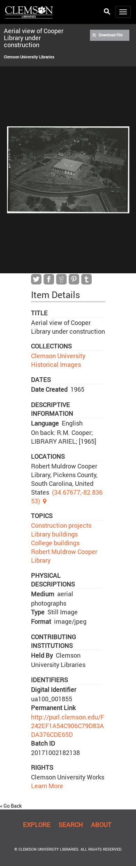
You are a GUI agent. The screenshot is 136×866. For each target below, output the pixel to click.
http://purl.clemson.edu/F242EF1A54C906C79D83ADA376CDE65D (67, 726)
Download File (111, 34)
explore (37, 824)
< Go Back (11, 805)
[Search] (107, 11)
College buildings (55, 543)
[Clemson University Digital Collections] (29, 12)
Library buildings (54, 534)
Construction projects (61, 525)
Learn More (47, 786)
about (101, 824)
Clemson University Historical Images (58, 360)
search (71, 824)
